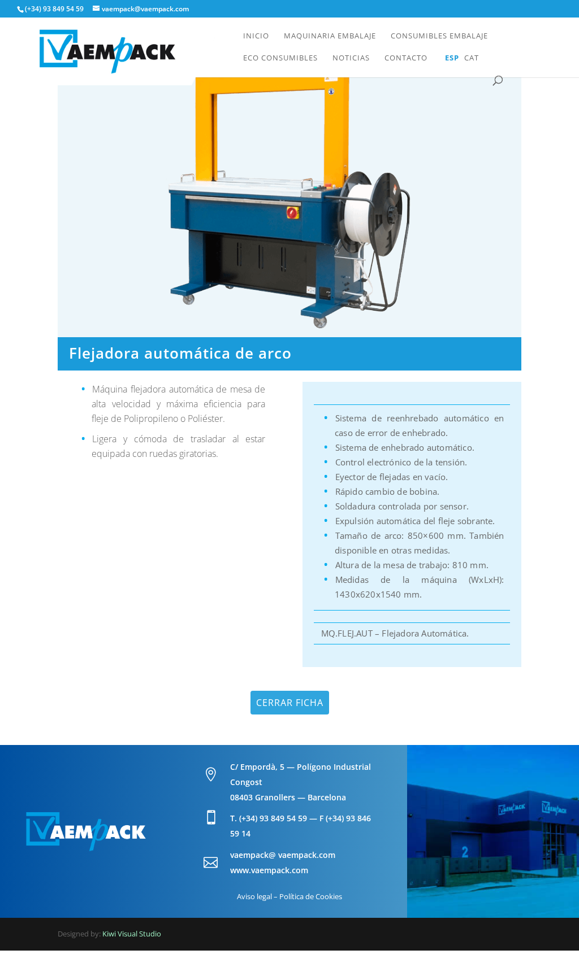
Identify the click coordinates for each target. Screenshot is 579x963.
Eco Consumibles (280, 58)
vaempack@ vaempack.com (282, 854)
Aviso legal (254, 896)
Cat (471, 58)
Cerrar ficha (289, 702)
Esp (452, 58)
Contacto (405, 58)
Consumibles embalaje (439, 36)
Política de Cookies (310, 896)
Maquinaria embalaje (330, 36)
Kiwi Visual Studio (131, 934)
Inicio (256, 36)
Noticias (351, 58)
